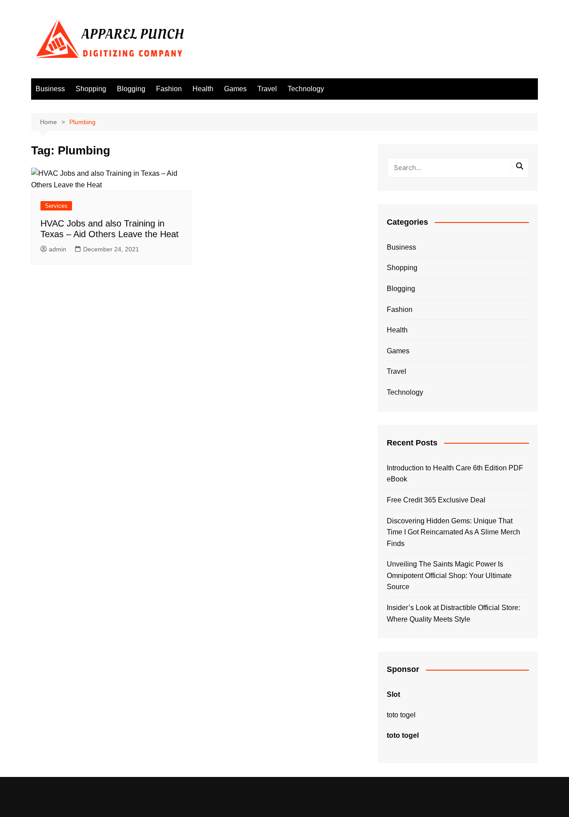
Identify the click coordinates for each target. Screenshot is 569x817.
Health (202, 89)
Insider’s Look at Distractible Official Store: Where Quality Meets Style (453, 613)
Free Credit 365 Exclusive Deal (436, 500)
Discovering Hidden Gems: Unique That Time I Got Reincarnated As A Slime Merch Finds (453, 532)
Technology (306, 89)
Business (50, 89)
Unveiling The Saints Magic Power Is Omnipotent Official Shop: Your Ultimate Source (449, 575)
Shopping (91, 89)
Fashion (169, 89)
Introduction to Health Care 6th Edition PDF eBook (455, 473)
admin (57, 249)
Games (235, 89)
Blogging (131, 89)
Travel (267, 89)
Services (56, 205)
